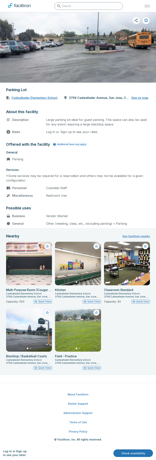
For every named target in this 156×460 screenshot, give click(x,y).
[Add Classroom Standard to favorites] (145, 246)
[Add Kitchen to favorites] (96, 246)
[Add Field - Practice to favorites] (96, 313)
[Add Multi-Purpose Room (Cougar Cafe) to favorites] (47, 246)
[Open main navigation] (147, 6)
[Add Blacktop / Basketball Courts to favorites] (47, 313)
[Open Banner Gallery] (78, 47)
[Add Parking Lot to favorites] (146, 20)
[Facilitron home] (19, 8)
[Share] (136, 20)
